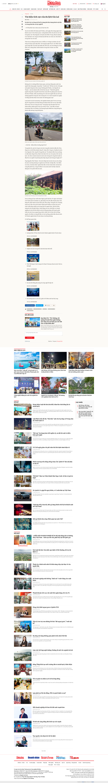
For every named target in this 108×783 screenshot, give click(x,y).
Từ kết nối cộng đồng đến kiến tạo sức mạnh (47, 721)
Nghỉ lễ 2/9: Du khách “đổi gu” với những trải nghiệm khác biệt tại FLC (53, 396)
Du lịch (75, 9)
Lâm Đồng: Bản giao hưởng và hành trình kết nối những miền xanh (80, 371)
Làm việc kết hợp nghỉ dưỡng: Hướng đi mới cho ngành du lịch (53, 650)
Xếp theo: (50, 341)
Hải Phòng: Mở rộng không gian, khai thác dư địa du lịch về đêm (53, 371)
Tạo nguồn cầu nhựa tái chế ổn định (44, 736)
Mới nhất (4, 3)
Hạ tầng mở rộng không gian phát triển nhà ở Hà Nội (50, 636)
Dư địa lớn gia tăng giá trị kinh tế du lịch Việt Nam (80, 396)
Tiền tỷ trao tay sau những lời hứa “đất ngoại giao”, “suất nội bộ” (52, 622)
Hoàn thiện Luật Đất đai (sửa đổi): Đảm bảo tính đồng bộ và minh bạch (51, 405)
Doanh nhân (33, 9)
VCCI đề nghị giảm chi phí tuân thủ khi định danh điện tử (51, 447)
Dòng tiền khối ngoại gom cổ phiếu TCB (46, 607)
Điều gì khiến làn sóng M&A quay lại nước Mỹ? (48, 519)
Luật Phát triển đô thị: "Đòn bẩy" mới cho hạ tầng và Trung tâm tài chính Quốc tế (53, 419)
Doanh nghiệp (27, 9)
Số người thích (59, 341)
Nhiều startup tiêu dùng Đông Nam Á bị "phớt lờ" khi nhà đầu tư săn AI (52, 462)
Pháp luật (39, 9)
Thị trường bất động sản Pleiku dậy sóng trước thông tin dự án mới (77, 38)
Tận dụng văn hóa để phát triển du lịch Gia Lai (76, 44)
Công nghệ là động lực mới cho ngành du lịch (26, 396)
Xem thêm (44, 750)
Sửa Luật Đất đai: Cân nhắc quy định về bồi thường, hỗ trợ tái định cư (52, 551)
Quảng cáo (96, 3)
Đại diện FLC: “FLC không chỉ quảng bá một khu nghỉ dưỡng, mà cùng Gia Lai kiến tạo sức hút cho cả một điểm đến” (51, 320)
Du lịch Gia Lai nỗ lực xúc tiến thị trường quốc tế (77, 32)
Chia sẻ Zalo (40, 305)
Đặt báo (89, 3)
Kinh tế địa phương (82, 9)
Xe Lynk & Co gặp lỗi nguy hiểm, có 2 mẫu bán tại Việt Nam (52, 490)
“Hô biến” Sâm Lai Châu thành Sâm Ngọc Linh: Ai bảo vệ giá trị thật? (53, 477)
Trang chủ (27, 13)
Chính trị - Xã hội (16, 9)
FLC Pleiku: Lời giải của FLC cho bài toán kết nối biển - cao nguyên (77, 50)
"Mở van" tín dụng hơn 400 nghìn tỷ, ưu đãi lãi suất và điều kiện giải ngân (51, 434)
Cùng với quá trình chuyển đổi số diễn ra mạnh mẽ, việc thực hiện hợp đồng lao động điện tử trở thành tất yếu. (53, 683)
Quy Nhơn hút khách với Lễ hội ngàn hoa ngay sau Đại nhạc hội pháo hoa (76, 20)
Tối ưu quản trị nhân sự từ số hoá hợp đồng (46, 679)
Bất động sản (52, 9)
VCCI (22, 9)
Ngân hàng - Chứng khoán (66, 9)
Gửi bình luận (29, 337)
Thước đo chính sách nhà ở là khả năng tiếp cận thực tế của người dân (51, 565)
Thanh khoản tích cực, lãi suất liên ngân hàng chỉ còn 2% (51, 593)
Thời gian (54, 341)
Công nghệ (89, 9)
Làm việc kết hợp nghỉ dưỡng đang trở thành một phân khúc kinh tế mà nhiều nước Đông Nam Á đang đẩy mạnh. (52, 654)
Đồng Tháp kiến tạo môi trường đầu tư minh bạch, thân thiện (52, 664)
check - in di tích (30, 310)
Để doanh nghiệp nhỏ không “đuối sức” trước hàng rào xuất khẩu (52, 579)
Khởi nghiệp (45, 9)
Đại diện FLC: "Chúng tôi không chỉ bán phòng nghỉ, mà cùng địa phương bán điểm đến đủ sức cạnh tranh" (77, 26)
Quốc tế (58, 9)
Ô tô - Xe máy (95, 9)
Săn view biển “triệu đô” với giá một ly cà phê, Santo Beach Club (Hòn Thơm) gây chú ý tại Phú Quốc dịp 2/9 (26, 372)
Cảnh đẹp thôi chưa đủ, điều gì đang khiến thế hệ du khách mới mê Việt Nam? (53, 505)
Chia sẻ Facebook (30, 305)
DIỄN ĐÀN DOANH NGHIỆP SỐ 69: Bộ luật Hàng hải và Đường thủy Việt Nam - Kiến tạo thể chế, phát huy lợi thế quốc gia (53, 536)
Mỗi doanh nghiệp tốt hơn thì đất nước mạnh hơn (49, 707)
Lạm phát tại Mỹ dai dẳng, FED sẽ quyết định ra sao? (49, 693)
